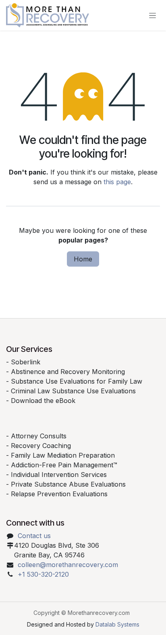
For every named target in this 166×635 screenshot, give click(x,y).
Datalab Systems (117, 624)
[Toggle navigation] (152, 15)
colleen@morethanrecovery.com (68, 565)
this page (117, 182)
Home (83, 259)
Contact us (34, 536)
